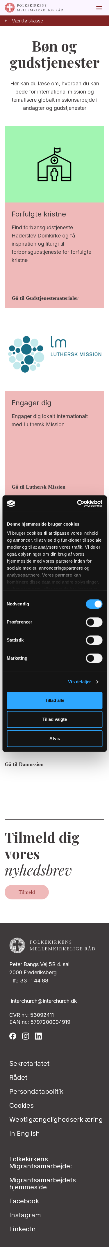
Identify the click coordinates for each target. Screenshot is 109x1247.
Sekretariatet (29, 1063)
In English (24, 1133)
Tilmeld (27, 892)
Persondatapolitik (36, 1091)
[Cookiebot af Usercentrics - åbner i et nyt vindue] (77, 503)
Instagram (25, 1214)
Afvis (54, 738)
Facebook (24, 1200)
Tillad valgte (54, 719)
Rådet (18, 1077)
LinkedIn (22, 1228)
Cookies (21, 1105)
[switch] (94, 622)
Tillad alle (54, 700)
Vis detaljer (79, 681)
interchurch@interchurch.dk (44, 1001)
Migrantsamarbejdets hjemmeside (42, 1183)
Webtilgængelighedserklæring (56, 1119)
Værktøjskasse (27, 21)
